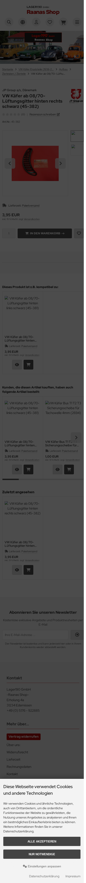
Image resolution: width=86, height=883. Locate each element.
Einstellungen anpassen (44, 866)
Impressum (72, 876)
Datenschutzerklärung (44, 876)
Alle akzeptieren (42, 841)
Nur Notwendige (42, 854)
